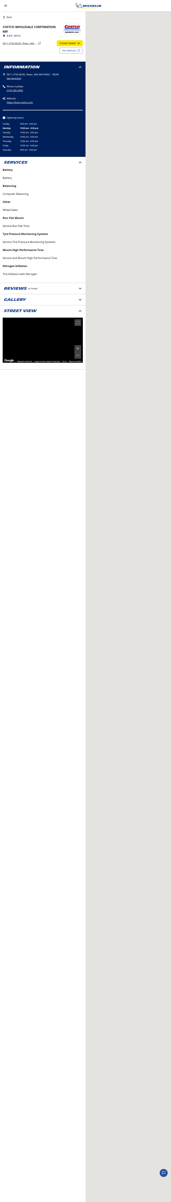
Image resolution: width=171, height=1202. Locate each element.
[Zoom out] (77, 355)
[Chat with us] (164, 1173)
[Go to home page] (88, 6)
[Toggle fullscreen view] (77, 322)
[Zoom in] (77, 348)
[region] (43, 340)
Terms (64, 361)
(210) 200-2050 (15, 90)
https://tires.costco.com (20, 102)
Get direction (14, 78)
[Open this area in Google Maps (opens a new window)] (9, 360)
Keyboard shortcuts (24, 361)
